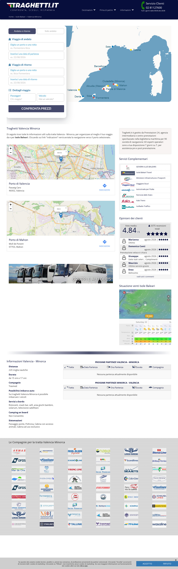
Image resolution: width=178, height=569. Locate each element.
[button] (61, 159)
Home (11, 16)
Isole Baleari (20, 16)
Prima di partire (107, 10)
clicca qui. (84, 566)
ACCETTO (147, 564)
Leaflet (97, 178)
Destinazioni (88, 10)
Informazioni (126, 10)
